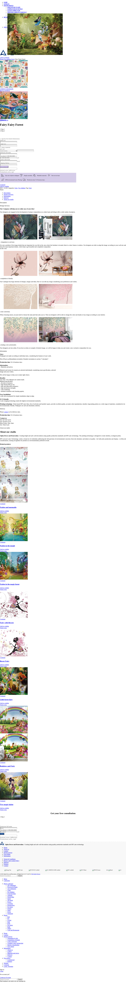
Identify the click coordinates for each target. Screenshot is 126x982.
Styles (9, 912)
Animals (9, 895)
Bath (8, 927)
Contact (6, 865)
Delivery (6, 862)
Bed (8, 917)
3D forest (10, 900)
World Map (10, 897)
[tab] (65, 193)
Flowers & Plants (12, 887)
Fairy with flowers (7, 623)
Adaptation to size (13, 7)
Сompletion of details (15, 9)
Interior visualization (13, 945)
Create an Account (5, 977)
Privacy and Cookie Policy (11, 861)
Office (9, 928)
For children (7, 59)
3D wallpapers (11, 885)
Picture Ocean (4, 120)
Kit (8, 918)
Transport (10, 913)
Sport (9, 910)
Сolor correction (13, 10)
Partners (6, 864)
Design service (8, 852)
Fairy (13, 59)
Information (7, 856)
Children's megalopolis (6, 89)
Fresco (9, 902)
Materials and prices (13, 953)
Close (1, 971)
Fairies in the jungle (7, 546)
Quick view (3, 512)
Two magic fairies (6, 804)
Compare (6, 965)
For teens (10, 907)
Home (2, 59)
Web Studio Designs (35, 874)
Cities (9, 890)
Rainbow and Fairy (7, 766)
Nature (9, 908)
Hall (8, 922)
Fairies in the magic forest (9, 584)
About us (6, 849)
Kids (8, 923)
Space (9, 898)
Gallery (9, 951)
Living (9, 920)
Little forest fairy (6, 700)
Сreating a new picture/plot (17, 12)
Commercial (10, 960)
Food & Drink (11, 893)
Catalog (6, 851)
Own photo (7, 854)
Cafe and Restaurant (13, 930)
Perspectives (11, 905)
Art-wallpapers (11, 889)
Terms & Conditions (9, 859)
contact (6, 412)
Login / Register (8, 966)
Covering (10, 903)
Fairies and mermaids (8, 507)
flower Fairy (4, 661)
